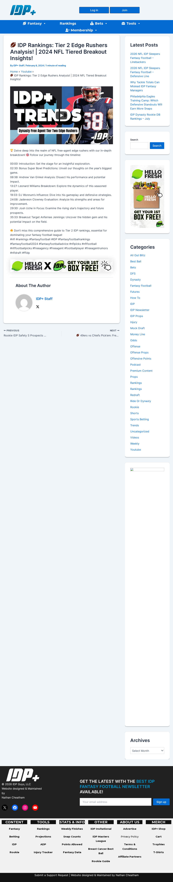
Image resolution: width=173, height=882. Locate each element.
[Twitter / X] (37, 306)
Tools (131, 23)
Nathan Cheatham (13, 797)
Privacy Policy (130, 836)
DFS (132, 273)
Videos (134, 437)
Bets (99, 23)
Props (134, 376)
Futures (135, 291)
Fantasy (35, 23)
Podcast (135, 364)
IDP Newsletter (139, 310)
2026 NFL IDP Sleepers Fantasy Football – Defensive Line (145, 72)
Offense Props (139, 352)
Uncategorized (139, 431)
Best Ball (135, 261)
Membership (82, 30)
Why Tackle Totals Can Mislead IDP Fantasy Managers (144, 86)
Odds (133, 340)
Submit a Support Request (51, 875)
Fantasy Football (140, 285)
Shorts (134, 413)
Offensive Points (140, 358)
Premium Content (141, 370)
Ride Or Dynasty (140, 401)
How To (135, 297)
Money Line (137, 334)
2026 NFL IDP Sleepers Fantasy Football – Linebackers (145, 58)
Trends (134, 425)
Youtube (135, 449)
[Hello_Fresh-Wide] (61, 265)
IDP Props (136, 316)
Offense (135, 346)
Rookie (134, 407)
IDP (132, 304)
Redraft (135, 395)
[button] (94, 10)
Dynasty (135, 279)
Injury (133, 322)
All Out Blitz (137, 255)
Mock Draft (137, 328)
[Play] (61, 115)
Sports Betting (139, 419)
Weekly (134, 443)
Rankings (68, 23)
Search (134, 139)
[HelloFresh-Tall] (147, 196)
